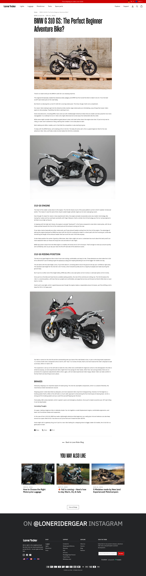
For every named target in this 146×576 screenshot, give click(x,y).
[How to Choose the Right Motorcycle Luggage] (37, 474)
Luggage (30, 6)
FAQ (64, 550)
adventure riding (63, 260)
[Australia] (27, 559)
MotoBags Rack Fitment (69, 555)
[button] (124, 483)
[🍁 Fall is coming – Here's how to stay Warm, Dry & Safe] (73, 474)
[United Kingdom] (38, 559)
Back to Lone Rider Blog (74, 442)
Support (126, 6)
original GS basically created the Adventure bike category (53, 98)
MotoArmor (41, 6)
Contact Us (66, 544)
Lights (22, 6)
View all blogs (73, 507)
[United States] (24, 559)
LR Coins (65, 552)
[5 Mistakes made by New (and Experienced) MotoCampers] (108, 474)
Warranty (65, 548)
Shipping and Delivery (68, 546)
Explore (117, 6)
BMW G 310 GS (39, 15)
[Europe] (34, 559)
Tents (50, 6)
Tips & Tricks (66, 557)
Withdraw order (67, 559)
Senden (121, 553)
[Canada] (31, 559)
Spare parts (59, 6)
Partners (82, 550)
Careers (82, 546)
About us (82, 544)
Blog (81, 548)
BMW (35, 244)
